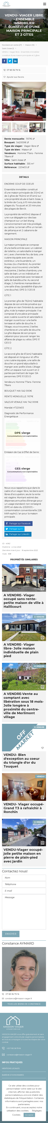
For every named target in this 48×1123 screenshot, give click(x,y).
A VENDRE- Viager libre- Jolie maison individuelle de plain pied (21, 650)
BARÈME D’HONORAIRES (13, 1075)
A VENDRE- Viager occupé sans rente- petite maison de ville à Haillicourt (24, 601)
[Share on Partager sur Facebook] (4, 61)
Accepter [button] (29, 1115)
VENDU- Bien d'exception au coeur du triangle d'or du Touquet (22, 760)
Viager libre (30, 146)
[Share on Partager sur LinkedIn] (15, 61)
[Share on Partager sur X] (9, 61)
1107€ (29, 139)
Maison (26, 149)
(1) (8, 48)
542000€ (21, 142)
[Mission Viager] (5, 4)
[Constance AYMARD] (24, 969)
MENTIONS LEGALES (11, 1068)
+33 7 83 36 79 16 (14, 1048)
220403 (22, 167)
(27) (12, 45)
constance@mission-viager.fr (18, 998)
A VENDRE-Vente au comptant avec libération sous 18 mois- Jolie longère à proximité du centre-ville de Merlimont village (24, 705)
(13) (29, 45)
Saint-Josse (17, 160)
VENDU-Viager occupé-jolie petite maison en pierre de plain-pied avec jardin (23, 855)
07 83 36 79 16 (13, 70)
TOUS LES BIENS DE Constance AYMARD (24, 1004)
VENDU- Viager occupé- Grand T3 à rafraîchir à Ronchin (24, 808)
